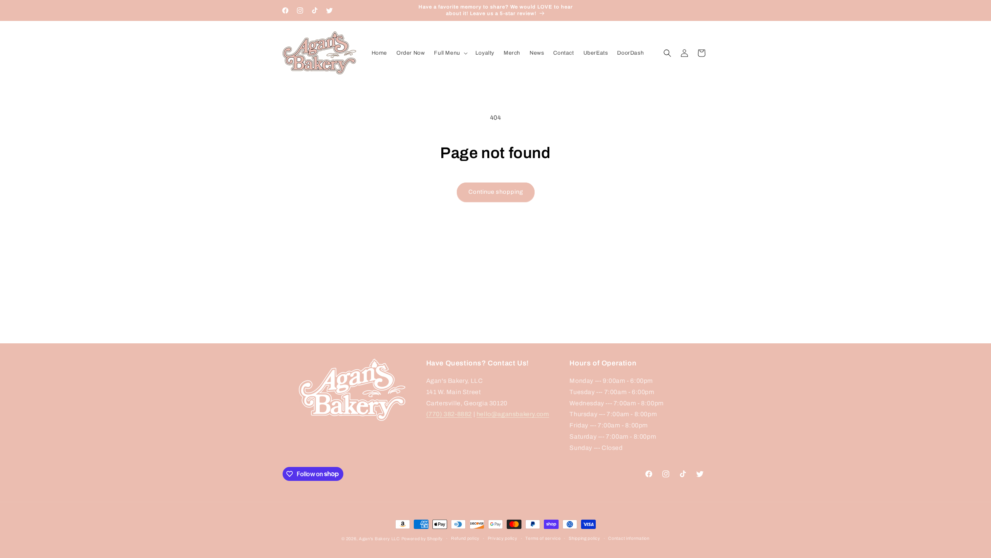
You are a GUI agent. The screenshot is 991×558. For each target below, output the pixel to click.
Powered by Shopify (422, 538)
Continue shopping (495, 192)
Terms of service (543, 538)
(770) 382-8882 (449, 414)
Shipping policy (584, 538)
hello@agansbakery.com (513, 414)
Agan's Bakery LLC (379, 538)
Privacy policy (503, 538)
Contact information (628, 538)
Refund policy (465, 538)
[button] (449, 53)
